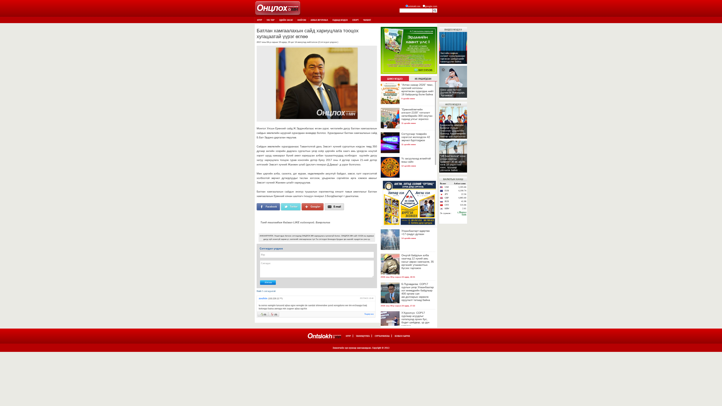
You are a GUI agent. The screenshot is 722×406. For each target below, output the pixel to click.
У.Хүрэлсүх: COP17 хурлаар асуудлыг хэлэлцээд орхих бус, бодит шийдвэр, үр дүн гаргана (415, 319)
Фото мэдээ (453, 104)
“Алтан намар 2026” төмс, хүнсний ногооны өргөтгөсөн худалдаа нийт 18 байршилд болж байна (417, 89)
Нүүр (259, 20)
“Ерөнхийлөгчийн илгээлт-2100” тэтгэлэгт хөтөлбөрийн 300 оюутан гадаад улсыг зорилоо (416, 114)
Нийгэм (301, 20)
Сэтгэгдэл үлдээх (328, 42)
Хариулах (369, 314)
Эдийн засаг (286, 20)
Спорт (355, 20)
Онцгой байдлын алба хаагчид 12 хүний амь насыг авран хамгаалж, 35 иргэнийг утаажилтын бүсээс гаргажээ (417, 262)
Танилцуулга (363, 336)
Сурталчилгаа (382, 336)
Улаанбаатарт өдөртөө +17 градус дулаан (415, 232)
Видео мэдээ (453, 29)
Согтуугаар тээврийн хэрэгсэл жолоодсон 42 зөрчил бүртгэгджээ (415, 137)
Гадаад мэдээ (340, 20)
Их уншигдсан (423, 79)
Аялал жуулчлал (319, 20)
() (265, 314)
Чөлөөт (367, 20)
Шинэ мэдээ (395, 79)
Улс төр (271, 20)
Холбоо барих (402, 336)
